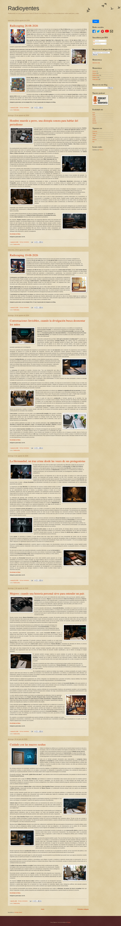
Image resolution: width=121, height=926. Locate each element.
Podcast (94, 73)
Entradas (97, 40)
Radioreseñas (16, 244)
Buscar (95, 54)
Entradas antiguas (83, 909)
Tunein (94, 116)
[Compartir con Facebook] (40, 108)
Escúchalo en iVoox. (15, 234)
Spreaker (94, 123)
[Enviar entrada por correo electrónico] (32, 107)
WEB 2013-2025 (96, 62)
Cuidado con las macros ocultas (28, 744)
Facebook (94, 131)
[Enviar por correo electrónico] (35, 108)
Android (94, 120)
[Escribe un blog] (37, 108)
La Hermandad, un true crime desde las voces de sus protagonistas (47, 461)
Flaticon (101, 149)
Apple (93, 114)
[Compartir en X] (38, 108)
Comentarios (98, 43)
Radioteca (94, 77)
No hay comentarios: (24, 107)
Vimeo (93, 137)
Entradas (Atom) (18, 912)
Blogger (69, 922)
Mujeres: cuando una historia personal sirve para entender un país (47, 593)
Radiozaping (16, 109)
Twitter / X (94, 133)
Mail (93, 141)
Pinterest (94, 139)
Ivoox (93, 112)
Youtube (94, 135)
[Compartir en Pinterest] (42, 108)
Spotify (94, 118)
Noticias (94, 71)
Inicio (42, 909)
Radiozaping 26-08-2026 (24, 25)
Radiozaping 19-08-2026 (24, 255)
